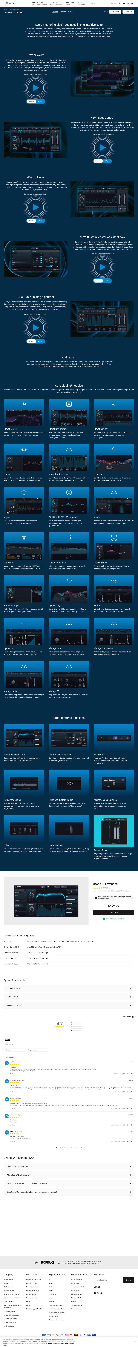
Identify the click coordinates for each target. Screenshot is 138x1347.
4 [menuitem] (66, 1147)
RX (50, 1279)
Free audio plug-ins (32, 1287)
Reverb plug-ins (54, 1316)
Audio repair (75, 1290)
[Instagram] (98, 1293)
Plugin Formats (12, 997)
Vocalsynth (52, 1294)
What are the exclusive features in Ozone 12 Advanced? (27, 1183)
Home (5, 9)
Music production (77, 1298)
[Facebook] (95, 1293)
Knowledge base (31, 1283)
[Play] (35, 88)
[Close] (135, 1342)
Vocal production (77, 1305)
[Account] (128, 3)
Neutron (51, 1287)
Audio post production (78, 1287)
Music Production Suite (56, 1309)
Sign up (129, 1280)
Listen (70, 12)
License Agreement (10, 1311)
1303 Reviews (106, 888)
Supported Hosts (13, 1005)
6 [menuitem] (71, 1147)
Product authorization (33, 1279)
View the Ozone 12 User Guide (38, 958)
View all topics (76, 1309)
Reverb (73, 1301)
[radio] (76, 1022)
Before (31, 101)
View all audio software (56, 1320)
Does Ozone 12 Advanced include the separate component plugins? (32, 1192)
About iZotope (8, 1279)
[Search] (120, 3)
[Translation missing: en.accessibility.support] (124, 3)
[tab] (7, 1039)
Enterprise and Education (12, 1298)
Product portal (31, 1294)
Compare (63, 12)
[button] (13, 1074)
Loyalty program (31, 1298)
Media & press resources (12, 1294)
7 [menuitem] (73, 1147)
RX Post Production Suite (57, 1312)
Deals (28, 1301)
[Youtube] (101, 1293)
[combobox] (15, 1050)
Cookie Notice (8, 1301)
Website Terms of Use (54, 1343)
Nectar (51, 1290)
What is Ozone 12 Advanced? (17, 1166)
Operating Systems (14, 988)
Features (55, 12)
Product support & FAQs (34, 1309)
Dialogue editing (76, 1294)
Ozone (51, 1283)
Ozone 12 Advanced (13, 12)
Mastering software (15, 9)
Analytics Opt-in (9, 1326)
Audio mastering (76, 1279)
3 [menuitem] (64, 1147)
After (40, 101)
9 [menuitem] (77, 1147)
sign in (103, 898)
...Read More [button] (112, 1089)
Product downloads (32, 1290)
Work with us (8, 1287)
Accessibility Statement (11, 1315)
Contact (6, 1283)
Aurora (51, 1298)
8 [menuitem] (75, 1147)
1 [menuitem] (60, 1147)
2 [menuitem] (62, 1147)
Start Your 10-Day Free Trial (37, 964)
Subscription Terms (10, 1319)
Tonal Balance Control (56, 1305)
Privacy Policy (64, 1343)
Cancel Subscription (10, 1322)
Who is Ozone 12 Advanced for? (18, 1175)
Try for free (128, 12)
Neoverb (51, 1301)
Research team (9, 1290)
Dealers (28, 1305)
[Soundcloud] (105, 1293)
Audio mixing (75, 1283)
